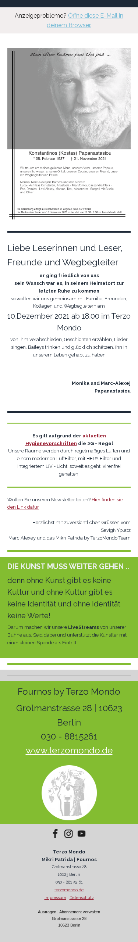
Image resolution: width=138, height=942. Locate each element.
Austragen (47, 912)
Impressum (55, 897)
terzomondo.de (69, 890)
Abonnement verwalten (79, 912)
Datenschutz (82, 897)
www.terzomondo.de (69, 750)
